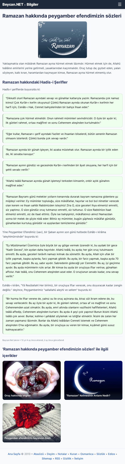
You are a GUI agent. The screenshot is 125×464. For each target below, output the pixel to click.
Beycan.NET (12, 4)
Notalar (62, 454)
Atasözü (39, 454)
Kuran (73, 454)
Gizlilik (67, 458)
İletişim (78, 458)
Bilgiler (32, 4)
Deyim (51, 454)
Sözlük (101, 454)
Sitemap (47, 458)
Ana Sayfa (14, 454)
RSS (57, 458)
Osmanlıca (86, 454)
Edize (111, 454)
